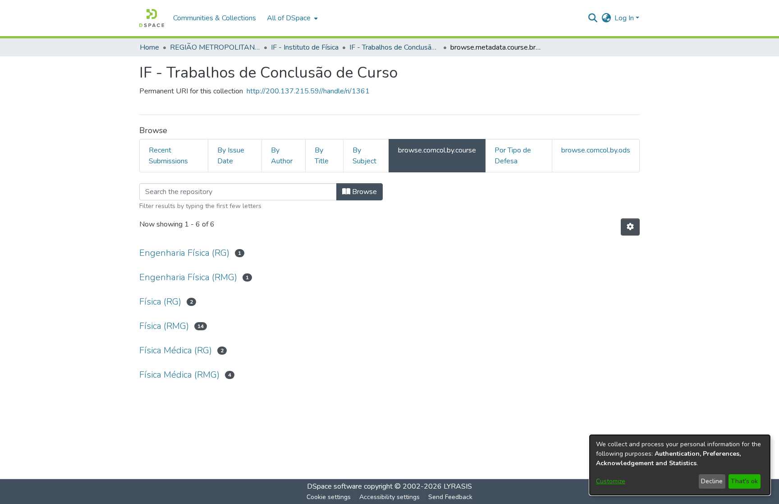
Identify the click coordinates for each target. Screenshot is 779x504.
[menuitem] (291, 18)
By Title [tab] (322, 155)
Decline (712, 481)
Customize (610, 481)
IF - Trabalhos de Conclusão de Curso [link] (394, 47)
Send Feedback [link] (450, 497)
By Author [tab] (282, 155)
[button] (151, 18)
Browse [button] (363, 192)
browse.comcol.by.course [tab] (437, 150)
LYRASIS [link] (458, 486)
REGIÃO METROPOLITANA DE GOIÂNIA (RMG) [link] (215, 47)
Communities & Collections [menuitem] (214, 18)
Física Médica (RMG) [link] (179, 375)
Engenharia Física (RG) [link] (184, 253)
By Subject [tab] (364, 155)
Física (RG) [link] (160, 302)
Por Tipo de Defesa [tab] (513, 155)
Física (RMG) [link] (164, 326)
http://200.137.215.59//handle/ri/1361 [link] (308, 91)
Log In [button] (625, 18)
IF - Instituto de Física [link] (305, 47)
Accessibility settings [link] (389, 497)
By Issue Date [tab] (230, 155)
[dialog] (680, 465)
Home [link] (149, 47)
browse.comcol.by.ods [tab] (595, 150)
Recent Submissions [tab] (168, 155)
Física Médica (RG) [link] (175, 350)
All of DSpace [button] (289, 18)
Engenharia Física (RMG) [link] (188, 277)
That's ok (744, 481)
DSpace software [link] (334, 486)
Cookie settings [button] (329, 497)
